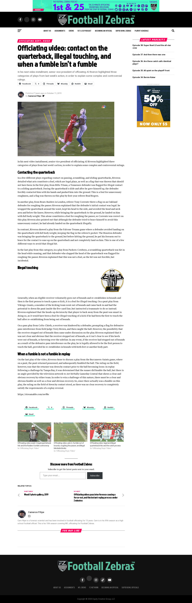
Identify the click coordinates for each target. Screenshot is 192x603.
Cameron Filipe (34, 96)
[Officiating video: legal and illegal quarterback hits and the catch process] (107, 432)
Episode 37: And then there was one (149, 55)
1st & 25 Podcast (84, 30)
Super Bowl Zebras (123, 30)
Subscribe (94, 475)
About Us (57, 587)
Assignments (60, 30)
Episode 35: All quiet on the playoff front (151, 70)
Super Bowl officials (130, 587)
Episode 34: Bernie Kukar (144, 77)
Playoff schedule (142, 30)
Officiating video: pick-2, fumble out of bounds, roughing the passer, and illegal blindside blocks (69, 445)
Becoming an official (103, 30)
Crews (71, 30)
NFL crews (82, 587)
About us (47, 30)
